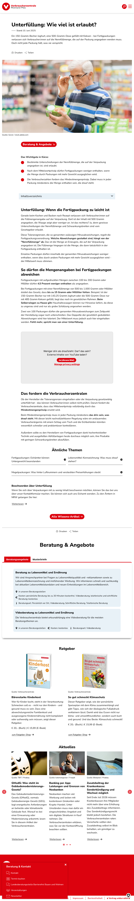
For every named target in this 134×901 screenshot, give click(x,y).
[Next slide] (130, 792)
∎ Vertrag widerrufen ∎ (118, 898)
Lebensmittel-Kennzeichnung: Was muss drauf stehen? (93, 459)
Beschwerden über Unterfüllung (32, 486)
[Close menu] (66, 865)
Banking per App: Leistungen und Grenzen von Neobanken (67, 786)
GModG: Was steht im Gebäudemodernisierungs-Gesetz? (28, 786)
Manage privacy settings (67, 364)
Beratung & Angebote (37, 144)
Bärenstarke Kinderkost (26, 697)
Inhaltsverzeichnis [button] (31, 196)
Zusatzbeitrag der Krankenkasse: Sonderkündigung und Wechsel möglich (100, 788)
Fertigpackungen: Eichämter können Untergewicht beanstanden (30, 459)
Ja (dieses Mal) (66, 360)
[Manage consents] (128, 895)
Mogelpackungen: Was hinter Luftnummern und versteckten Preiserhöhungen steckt (56, 472)
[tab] (63, 844)
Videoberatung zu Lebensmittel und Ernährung (44, 612)
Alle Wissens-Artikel (65, 516)
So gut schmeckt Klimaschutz (86, 697)
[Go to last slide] (4, 792)
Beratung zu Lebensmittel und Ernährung (41, 572)
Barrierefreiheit (95, 898)
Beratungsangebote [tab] (17, 559)
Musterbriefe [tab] (40, 559)
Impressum (78, 898)
